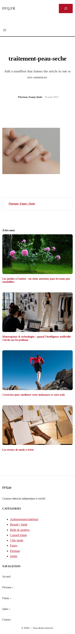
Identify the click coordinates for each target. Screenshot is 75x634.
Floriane (15, 551)
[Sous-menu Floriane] (12, 587)
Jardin (13, 556)
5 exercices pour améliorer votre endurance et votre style (33, 394)
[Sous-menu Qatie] (9, 609)
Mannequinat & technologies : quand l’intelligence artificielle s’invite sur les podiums (36, 338)
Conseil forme (18, 535)
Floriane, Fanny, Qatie (22, 203)
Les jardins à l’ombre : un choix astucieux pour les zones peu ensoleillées (36, 280)
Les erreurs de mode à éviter (18, 449)
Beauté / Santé (18, 524)
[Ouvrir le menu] (4, 30)
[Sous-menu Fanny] (10, 598)
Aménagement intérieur (24, 519)
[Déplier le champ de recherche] (66, 8)
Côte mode (16, 540)
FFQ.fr (8, 8)
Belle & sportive (20, 530)
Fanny (14, 545)
